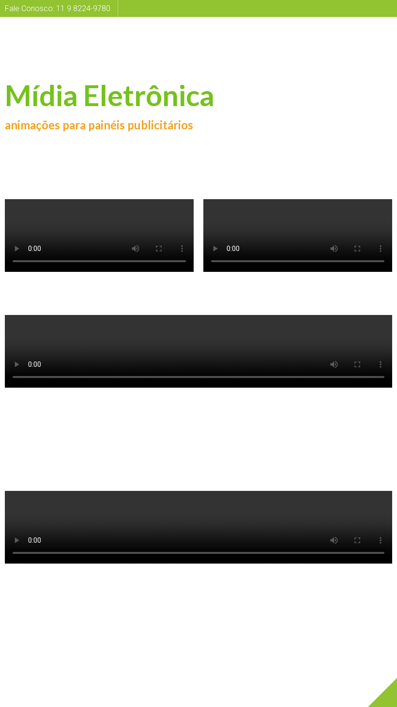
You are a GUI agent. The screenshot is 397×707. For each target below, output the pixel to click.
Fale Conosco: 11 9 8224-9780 (57, 8)
